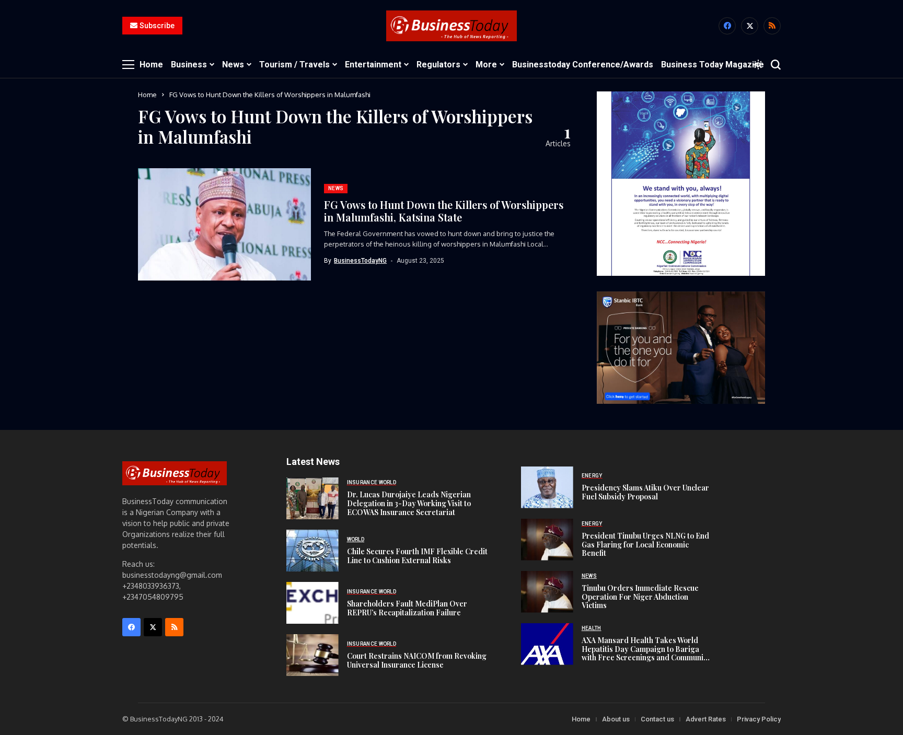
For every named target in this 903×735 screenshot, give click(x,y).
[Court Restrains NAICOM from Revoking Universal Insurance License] (312, 655)
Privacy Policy (759, 719)
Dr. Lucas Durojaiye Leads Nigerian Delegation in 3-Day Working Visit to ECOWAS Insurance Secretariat (409, 503)
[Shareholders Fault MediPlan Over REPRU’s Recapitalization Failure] (312, 603)
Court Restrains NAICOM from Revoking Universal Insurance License (417, 660)
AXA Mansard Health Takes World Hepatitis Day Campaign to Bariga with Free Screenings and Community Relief (646, 653)
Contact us (657, 719)
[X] (749, 25)
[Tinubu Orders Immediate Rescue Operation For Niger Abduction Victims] (547, 592)
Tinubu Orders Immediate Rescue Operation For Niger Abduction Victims (640, 597)
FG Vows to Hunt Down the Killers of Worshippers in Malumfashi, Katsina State (443, 210)
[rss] (772, 25)
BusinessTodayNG (360, 260)
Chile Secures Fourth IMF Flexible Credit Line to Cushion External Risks (417, 555)
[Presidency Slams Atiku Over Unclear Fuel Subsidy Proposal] (547, 487)
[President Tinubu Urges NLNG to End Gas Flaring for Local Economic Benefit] (547, 540)
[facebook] (727, 25)
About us (616, 719)
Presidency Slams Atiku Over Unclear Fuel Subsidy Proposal (645, 492)
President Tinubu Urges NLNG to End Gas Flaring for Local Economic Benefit (645, 544)
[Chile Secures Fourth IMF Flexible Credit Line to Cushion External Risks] (312, 550)
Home (147, 94)
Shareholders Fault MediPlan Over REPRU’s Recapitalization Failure (407, 608)
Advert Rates (706, 719)
